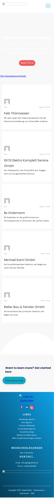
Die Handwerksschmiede (13, 76)
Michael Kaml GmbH (19, 260)
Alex (5, 107)
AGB (32, 493)
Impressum (24, 493)
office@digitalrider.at (29, 463)
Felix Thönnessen (16, 113)
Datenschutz (39, 490)
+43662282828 (30, 466)
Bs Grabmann (14, 213)
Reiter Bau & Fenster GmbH (24, 307)
